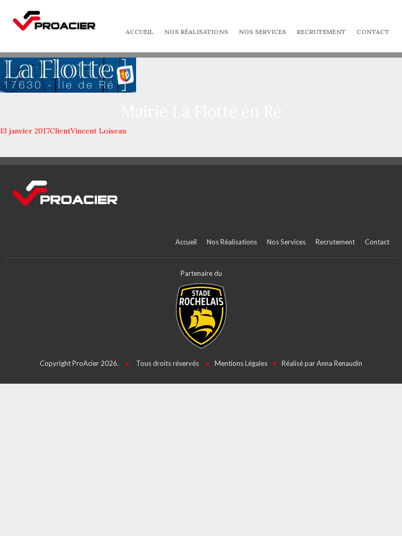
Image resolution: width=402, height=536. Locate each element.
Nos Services (262, 32)
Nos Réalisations (196, 32)
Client (60, 131)
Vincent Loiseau (98, 131)
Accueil (140, 32)
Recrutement (321, 32)
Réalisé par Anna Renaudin (322, 363)
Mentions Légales (241, 363)
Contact (372, 32)
